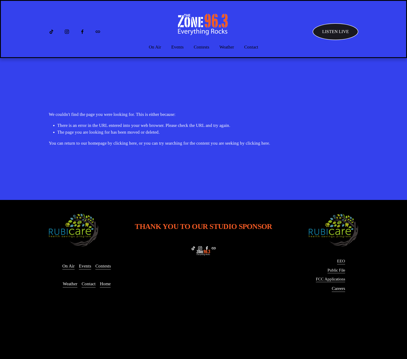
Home (105, 283)
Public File (336, 270)
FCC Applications (330, 279)
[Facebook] (82, 31)
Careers (338, 288)
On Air (155, 47)
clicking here (125, 143)
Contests (103, 266)
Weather (226, 47)
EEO (341, 261)
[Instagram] (67, 31)
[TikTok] (51, 31)
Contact (251, 47)
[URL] (97, 31)
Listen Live (335, 31)
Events (177, 47)
